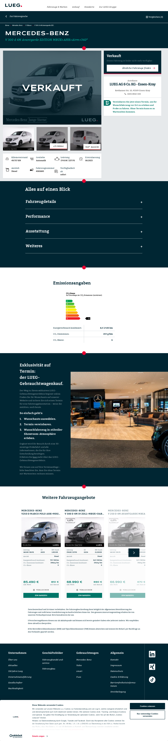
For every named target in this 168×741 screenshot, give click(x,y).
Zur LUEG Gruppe (107, 7)
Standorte (89, 7)
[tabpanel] (41, 554)
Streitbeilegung (118, 692)
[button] (83, 201)
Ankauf (75, 7)
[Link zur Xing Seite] (152, 667)
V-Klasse (28, 25)
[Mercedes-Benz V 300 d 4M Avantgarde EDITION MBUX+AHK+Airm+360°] (52, 88)
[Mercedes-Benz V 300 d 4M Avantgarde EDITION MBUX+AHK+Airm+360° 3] (85, 138)
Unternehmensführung (19, 677)
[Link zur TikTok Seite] (152, 679)
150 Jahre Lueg (15, 671)
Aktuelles (12, 665)
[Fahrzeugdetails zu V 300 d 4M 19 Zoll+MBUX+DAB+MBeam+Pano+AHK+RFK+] (84, 532)
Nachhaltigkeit (15, 688)
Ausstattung (37, 231)
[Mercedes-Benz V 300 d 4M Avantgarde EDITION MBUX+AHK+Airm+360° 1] (18, 138)
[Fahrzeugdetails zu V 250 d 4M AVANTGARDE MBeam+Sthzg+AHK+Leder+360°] (127, 532)
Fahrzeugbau (48, 669)
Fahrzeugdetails (41, 201)
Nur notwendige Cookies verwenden (147, 715)
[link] (16, 16)
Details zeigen (38, 736)
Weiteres (34, 245)
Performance (38, 216)
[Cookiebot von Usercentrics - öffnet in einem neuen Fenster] (16, 736)
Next (134, 553)
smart (79, 671)
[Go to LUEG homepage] (13, 6)
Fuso (78, 677)
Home (7, 25)
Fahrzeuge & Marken (57, 7)
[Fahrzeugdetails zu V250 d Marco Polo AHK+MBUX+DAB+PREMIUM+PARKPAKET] (41, 532)
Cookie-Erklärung (119, 677)
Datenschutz (116, 671)
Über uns (12, 660)
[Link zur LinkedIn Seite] (152, 654)
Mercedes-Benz (17, 25)
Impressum (116, 665)
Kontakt (114, 660)
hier (35, 457)
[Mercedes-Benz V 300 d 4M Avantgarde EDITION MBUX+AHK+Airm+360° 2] (52, 138)
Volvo (79, 665)
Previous (23, 553)
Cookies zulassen (147, 706)
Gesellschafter (15, 683)
